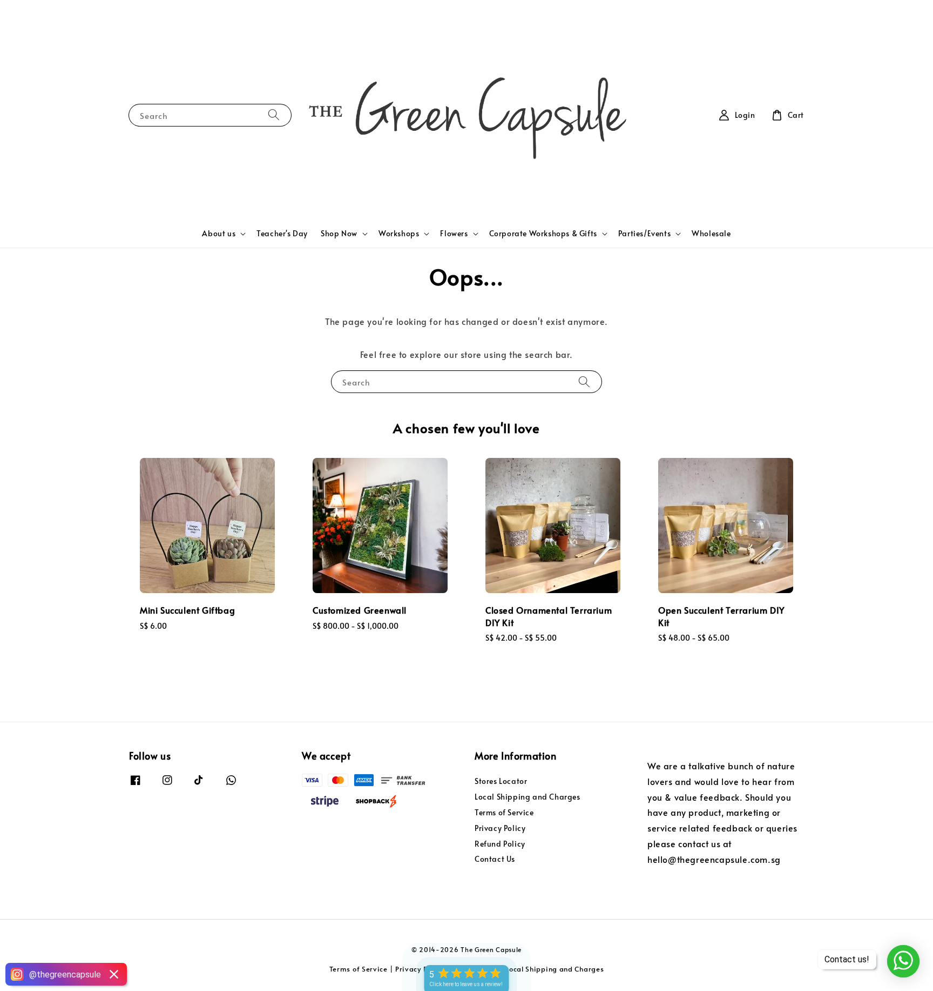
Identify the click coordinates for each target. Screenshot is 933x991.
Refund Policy (500, 844)
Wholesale (711, 233)
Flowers (454, 233)
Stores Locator (501, 781)
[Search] (273, 114)
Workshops (398, 233)
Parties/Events (644, 233)
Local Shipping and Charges (527, 797)
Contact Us (495, 859)
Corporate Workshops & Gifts (543, 233)
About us (218, 233)
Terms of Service (504, 812)
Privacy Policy (500, 828)
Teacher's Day (282, 233)
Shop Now (339, 233)
